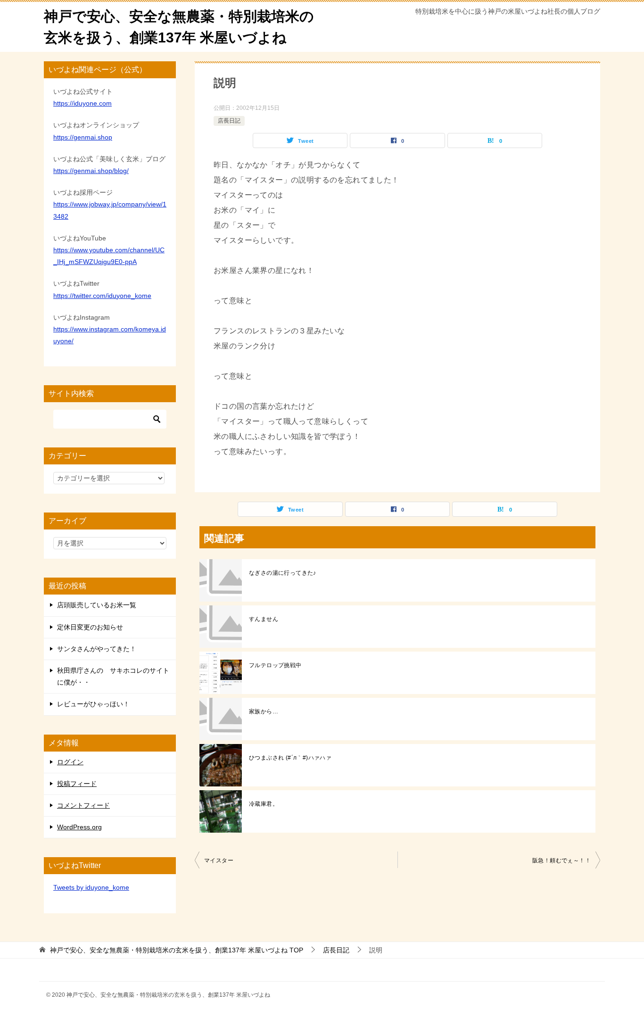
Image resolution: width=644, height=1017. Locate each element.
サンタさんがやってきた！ (96, 649)
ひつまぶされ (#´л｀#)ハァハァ (290, 757)
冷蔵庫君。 (263, 804)
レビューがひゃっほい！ (93, 704)
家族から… (263, 711)
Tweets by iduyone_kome (91, 887)
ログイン (70, 762)
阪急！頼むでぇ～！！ (561, 860)
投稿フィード (77, 783)
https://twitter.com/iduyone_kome (102, 295)
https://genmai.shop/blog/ (91, 170)
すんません (263, 619)
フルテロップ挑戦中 (275, 665)
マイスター (218, 860)
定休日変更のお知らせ (90, 627)
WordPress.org (79, 827)
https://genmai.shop (82, 137)
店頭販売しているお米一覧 (96, 605)
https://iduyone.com (82, 103)
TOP (176, 950)
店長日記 (229, 120)
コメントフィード (83, 805)
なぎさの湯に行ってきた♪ (282, 573)
